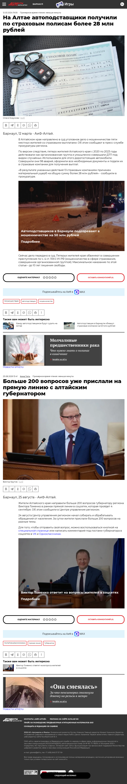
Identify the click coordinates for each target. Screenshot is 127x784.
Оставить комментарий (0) (101, 278)
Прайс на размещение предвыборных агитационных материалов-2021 (58, 723)
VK (34, 533)
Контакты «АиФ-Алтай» (35, 719)
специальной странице (33, 530)
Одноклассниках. (50, 533)
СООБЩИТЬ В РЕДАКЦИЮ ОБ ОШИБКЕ (41, 726)
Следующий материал (65, 776)
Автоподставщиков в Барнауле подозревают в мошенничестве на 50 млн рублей (60, 233)
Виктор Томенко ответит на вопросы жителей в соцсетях (69, 592)
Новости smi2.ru (13, 367)
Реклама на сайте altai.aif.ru (64, 719)
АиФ (22, 118)
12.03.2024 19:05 (10, 12)
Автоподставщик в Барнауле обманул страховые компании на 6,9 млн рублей (96, 324)
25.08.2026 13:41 (10, 376)
